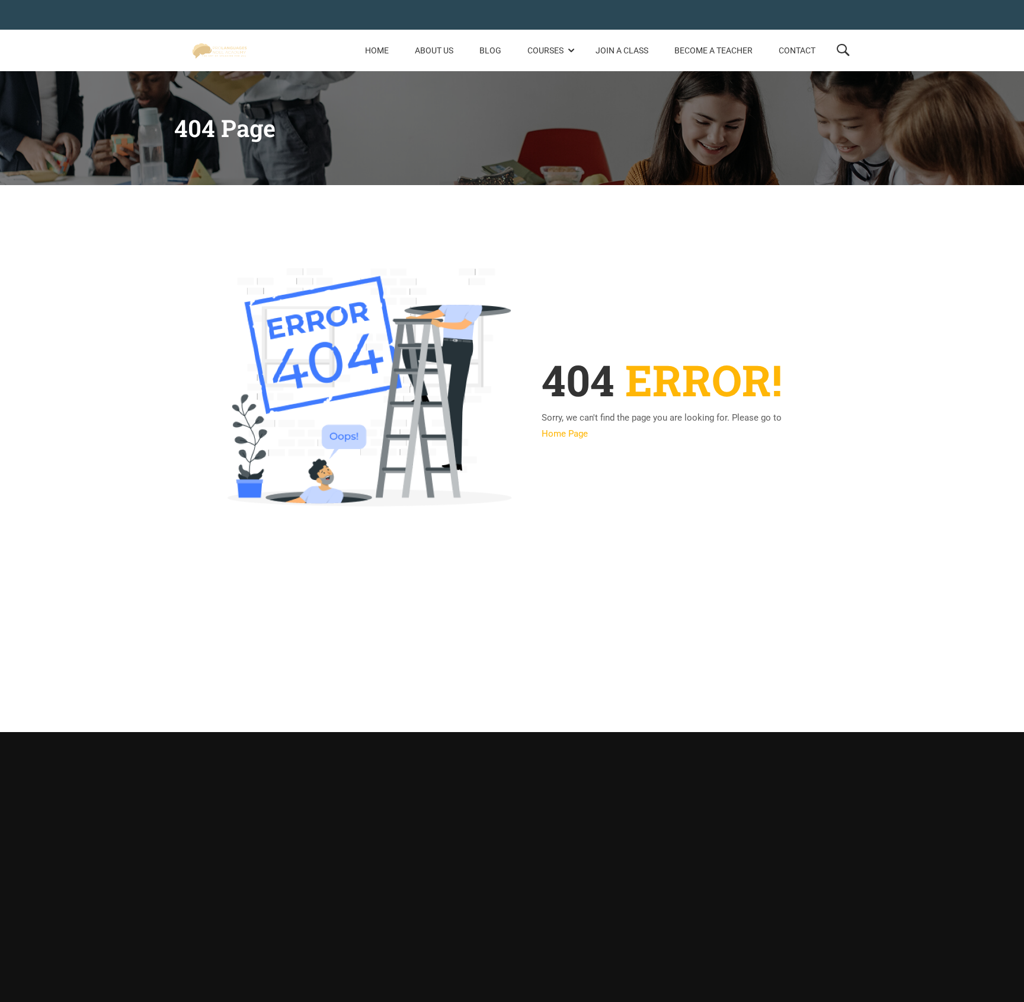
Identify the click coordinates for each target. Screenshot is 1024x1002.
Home (377, 50)
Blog (490, 50)
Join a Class (622, 50)
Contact (797, 50)
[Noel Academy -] (219, 51)
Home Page (565, 433)
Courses (545, 50)
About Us (434, 50)
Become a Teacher (713, 50)
